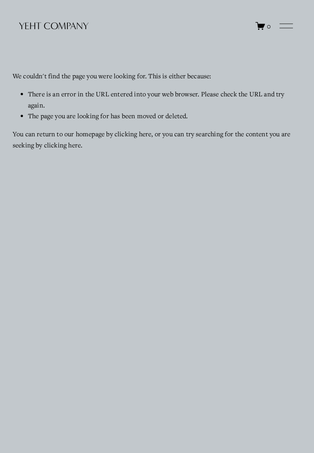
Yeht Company (54, 26)
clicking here (132, 133)
